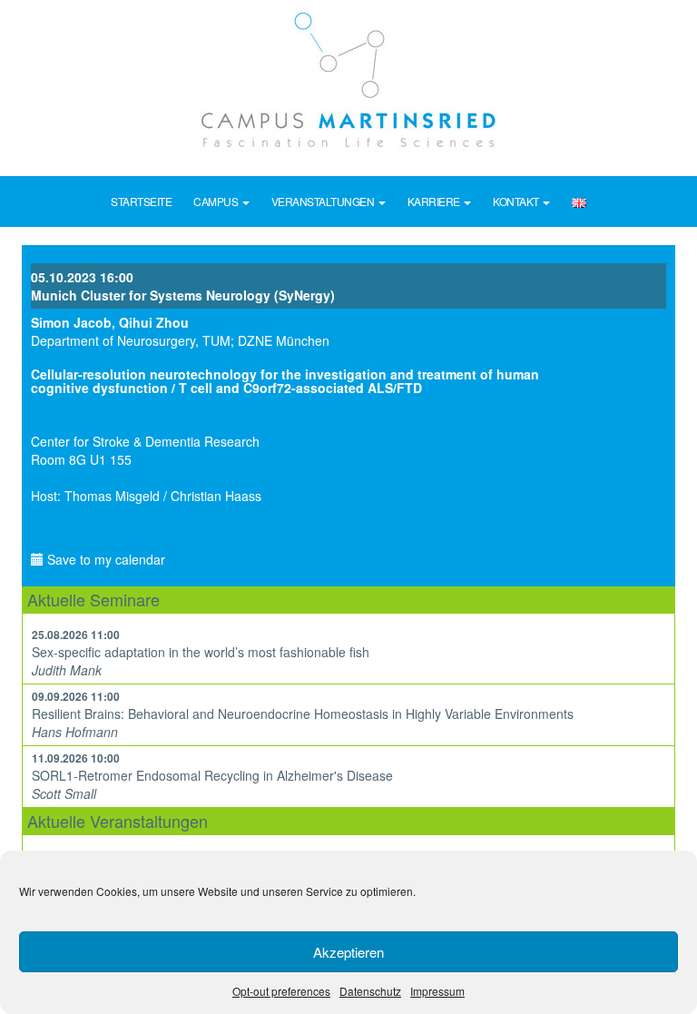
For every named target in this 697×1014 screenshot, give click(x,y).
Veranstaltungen (324, 201)
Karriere (435, 201)
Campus (217, 201)
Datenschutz (370, 991)
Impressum (437, 991)
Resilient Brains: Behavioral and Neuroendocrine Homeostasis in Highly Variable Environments (303, 713)
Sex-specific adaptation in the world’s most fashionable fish (200, 652)
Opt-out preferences (281, 991)
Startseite (141, 201)
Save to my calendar (104, 559)
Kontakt (517, 201)
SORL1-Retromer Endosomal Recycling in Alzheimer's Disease (212, 775)
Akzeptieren (348, 951)
